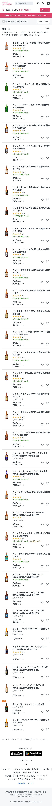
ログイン (45, 10)
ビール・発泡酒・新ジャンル (27, 739)
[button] (42, 55)
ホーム (4, 739)
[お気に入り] (38, 3)
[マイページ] (48, 3)
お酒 (12, 739)
